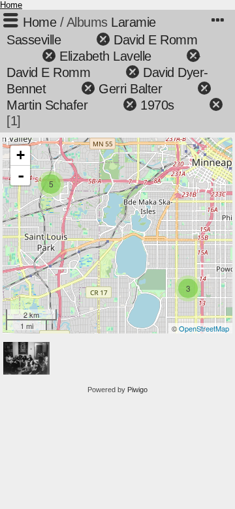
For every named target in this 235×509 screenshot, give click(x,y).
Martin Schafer (47, 105)
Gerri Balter (130, 89)
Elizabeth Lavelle (105, 56)
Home (11, 5)
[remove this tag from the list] (80, 40)
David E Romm (155, 40)
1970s (157, 105)
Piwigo (137, 389)
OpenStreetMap (204, 328)
